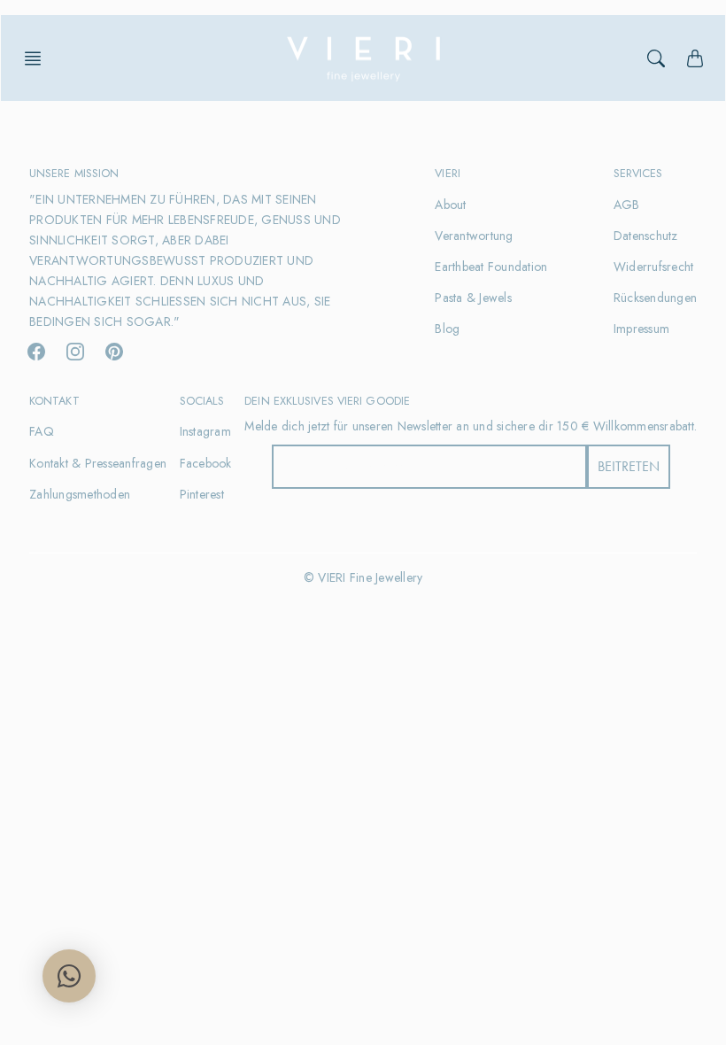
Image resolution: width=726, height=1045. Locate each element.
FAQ (41, 431)
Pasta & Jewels (473, 297)
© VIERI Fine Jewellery (363, 577)
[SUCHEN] (656, 58)
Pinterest (202, 494)
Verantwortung (474, 235)
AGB (627, 204)
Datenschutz (646, 235)
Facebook (206, 463)
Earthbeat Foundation (491, 266)
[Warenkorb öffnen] (695, 58)
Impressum (641, 328)
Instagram (205, 431)
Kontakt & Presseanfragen (97, 463)
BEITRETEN (629, 466)
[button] (38, 58)
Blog (447, 328)
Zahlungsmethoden (79, 494)
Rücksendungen (655, 297)
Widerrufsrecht (654, 266)
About (450, 204)
